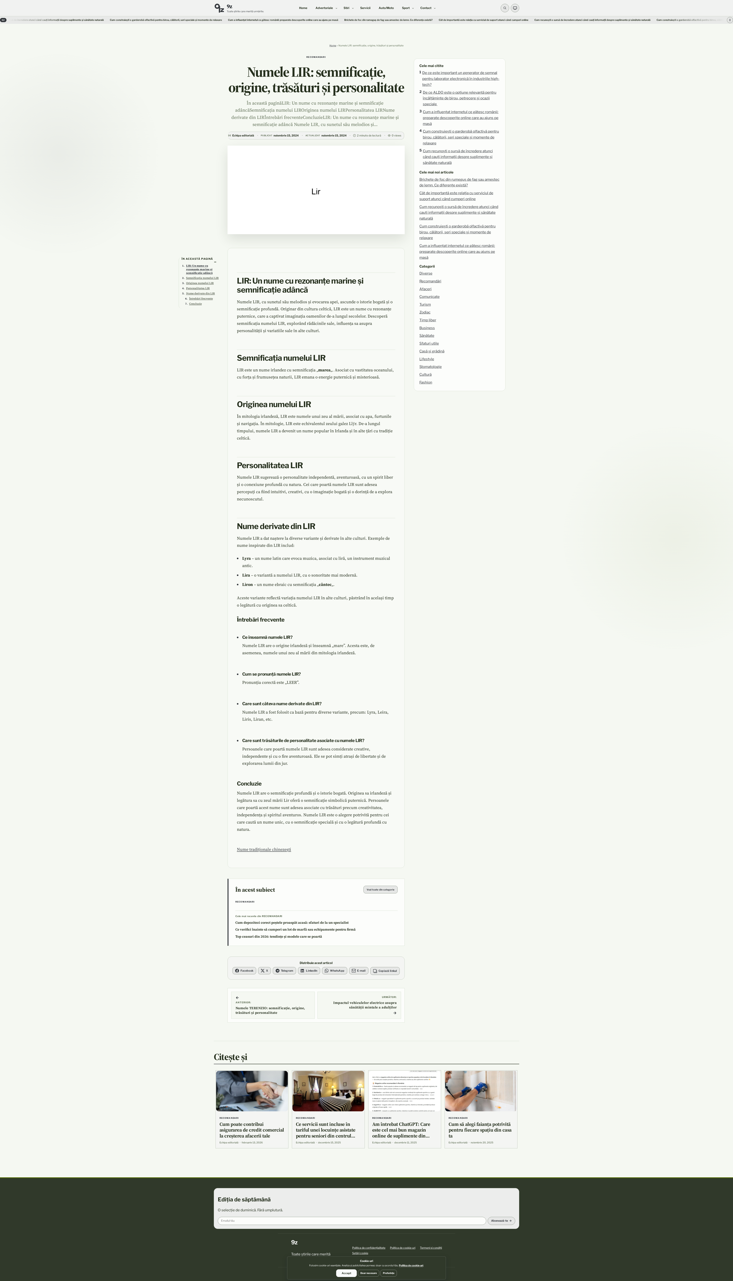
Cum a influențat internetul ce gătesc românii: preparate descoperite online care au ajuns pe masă (178, 20)
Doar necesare (368, 1273)
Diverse (425, 273)
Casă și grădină (431, 351)
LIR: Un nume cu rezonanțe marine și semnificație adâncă (199, 269)
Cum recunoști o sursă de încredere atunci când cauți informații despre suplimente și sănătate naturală (458, 157)
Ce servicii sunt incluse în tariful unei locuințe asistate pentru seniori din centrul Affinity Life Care (325, 1133)
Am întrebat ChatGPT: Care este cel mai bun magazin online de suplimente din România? (401, 1133)
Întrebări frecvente (201, 298)
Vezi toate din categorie (380, 889)
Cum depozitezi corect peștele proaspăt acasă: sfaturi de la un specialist (292, 922)
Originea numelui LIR (200, 283)
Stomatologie (430, 367)
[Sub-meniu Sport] (413, 8)
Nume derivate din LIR (200, 293)
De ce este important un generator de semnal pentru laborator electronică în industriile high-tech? (460, 79)
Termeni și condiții (431, 1247)
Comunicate (429, 296)
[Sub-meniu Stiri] (353, 8)
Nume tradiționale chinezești (264, 849)
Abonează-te (499, 1220)
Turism (425, 304)
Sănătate (426, 335)
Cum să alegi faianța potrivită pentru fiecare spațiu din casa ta (480, 1130)
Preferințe (388, 1273)
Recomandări (430, 281)
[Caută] (505, 8)
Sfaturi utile (429, 343)
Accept (346, 1273)
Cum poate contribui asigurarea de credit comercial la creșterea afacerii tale (252, 1130)
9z (229, 6)
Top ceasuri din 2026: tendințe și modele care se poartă (278, 936)
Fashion (425, 382)
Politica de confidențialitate (368, 1247)
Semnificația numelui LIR (202, 278)
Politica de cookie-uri (402, 1247)
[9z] (219, 8)
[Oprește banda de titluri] (730, 20)
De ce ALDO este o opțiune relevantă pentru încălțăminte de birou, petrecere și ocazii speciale (459, 98)
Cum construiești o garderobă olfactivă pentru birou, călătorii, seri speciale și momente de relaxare (61, 20)
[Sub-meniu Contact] (435, 8)
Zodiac (424, 312)
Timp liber (427, 320)
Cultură (425, 374)
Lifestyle (426, 359)
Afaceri (425, 289)
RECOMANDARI (316, 57)
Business (427, 328)
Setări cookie (360, 1253)
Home (332, 45)
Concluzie (195, 304)
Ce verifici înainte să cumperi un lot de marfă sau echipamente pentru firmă (295, 929)
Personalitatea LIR (198, 288)
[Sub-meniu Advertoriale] (336, 8)
